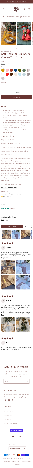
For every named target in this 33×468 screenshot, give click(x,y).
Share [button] (4, 204)
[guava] (7, 70)
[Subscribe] (27, 381)
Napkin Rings (7, 196)
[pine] (24, 70)
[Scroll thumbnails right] (29, 234)
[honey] (2, 70)
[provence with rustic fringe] (28, 70)
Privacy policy (28, 458)
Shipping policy (17, 464)
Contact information (26, 461)
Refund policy (7, 461)
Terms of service (15, 461)
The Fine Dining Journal (10, 423)
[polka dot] (28, 74)
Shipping (3, 63)
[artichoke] (19, 70)
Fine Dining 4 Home (9, 458)
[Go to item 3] (25, 234)
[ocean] (24, 74)
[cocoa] (2, 78)
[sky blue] (19, 74)
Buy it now (16, 97)
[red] (7, 74)
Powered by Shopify (18, 458)
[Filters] (25, 226)
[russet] (11, 70)
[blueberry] (15, 70)
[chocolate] (11, 74)
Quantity (3, 82)
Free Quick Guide (8, 415)
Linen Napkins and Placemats (12, 194)
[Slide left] (13, 48)
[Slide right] (20, 48)
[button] (3, 9)
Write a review (12, 226)
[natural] (15, 74)
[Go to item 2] (16, 234)
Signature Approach (9, 411)
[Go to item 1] (6, 234)
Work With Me (7, 419)
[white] (2, 74)
